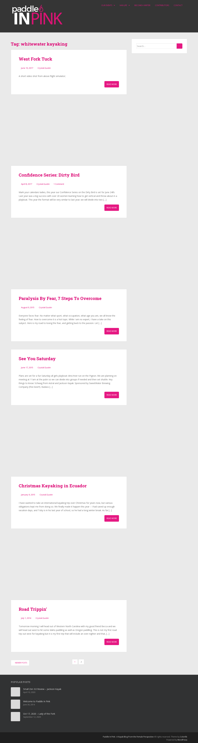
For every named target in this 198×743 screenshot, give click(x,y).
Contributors (162, 5)
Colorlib (183, 736)
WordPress (182, 740)
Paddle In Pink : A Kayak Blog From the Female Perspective (128, 736)
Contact (178, 5)
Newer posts (21, 662)
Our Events (106, 5)
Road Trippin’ (33, 609)
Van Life (123, 5)
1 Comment (59, 184)
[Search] (179, 46)
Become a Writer (142, 5)
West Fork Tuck (35, 59)
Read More (112, 84)
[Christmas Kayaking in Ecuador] (69, 444)
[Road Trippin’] (69, 568)
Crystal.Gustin (44, 68)
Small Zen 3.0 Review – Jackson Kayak (42, 689)
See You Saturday (37, 358)
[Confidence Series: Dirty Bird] (69, 134)
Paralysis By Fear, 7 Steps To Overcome (60, 298)
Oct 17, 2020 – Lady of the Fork (39, 713)
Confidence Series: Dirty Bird (49, 175)
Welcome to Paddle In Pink (36, 701)
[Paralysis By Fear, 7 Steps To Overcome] (69, 257)
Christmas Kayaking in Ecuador (53, 486)
